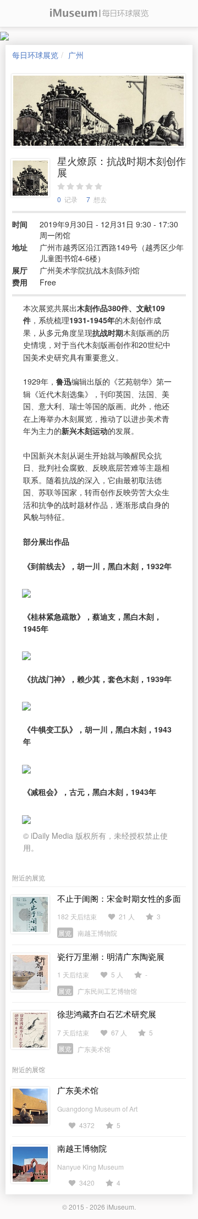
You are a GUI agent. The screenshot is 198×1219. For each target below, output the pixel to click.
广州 (76, 54)
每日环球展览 (35, 54)
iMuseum (120, 1206)
